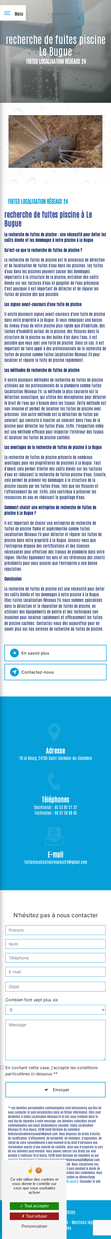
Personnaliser (34, 1226)
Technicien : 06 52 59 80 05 (55, 812)
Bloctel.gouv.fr (69, 1181)
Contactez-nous (37, 672)
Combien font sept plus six (31, 999)
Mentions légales (85, 1222)
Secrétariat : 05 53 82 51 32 (55, 807)
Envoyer (61, 1089)
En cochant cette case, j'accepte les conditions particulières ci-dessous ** (51, 1070)
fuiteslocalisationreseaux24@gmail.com (55, 861)
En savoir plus (35, 653)
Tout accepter (36, 1206)
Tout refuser (36, 1216)
